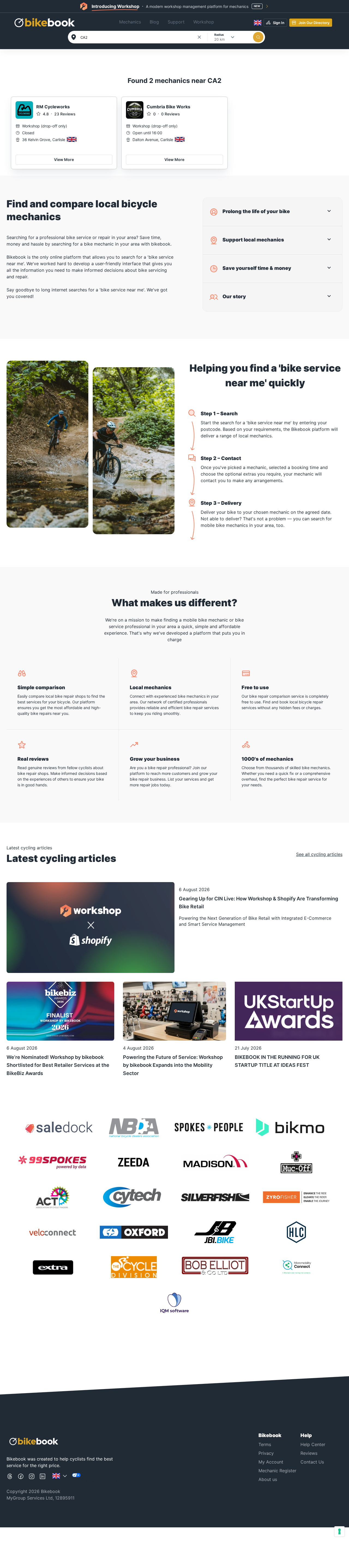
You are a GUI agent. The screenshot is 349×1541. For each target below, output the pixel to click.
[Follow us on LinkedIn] (42, 1478)
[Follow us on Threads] (10, 1478)
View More (64, 159)
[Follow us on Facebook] (20, 1478)
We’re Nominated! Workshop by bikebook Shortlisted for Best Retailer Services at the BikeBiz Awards (58, 1065)
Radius (219, 34)
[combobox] (138, 37)
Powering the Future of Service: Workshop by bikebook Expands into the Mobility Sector (173, 1065)
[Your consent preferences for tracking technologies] (339, 1531)
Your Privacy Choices (94, 1480)
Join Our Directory (314, 22)
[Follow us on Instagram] (31, 1478)
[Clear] (199, 37)
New (257, 6)
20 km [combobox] (219, 39)
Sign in (278, 22)
